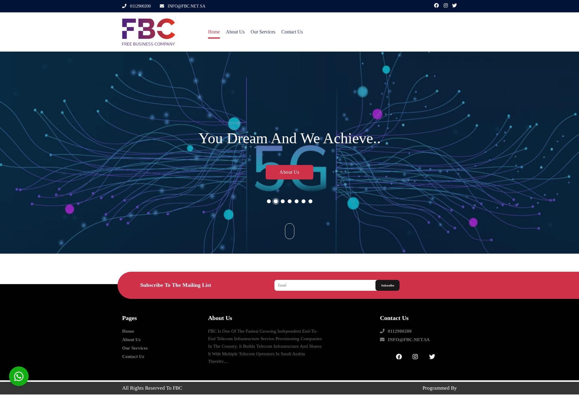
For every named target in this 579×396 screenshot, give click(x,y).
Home (214, 31)
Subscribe (387, 285)
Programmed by (439, 388)
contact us (292, 31)
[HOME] (161, 32)
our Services (263, 31)
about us (235, 31)
